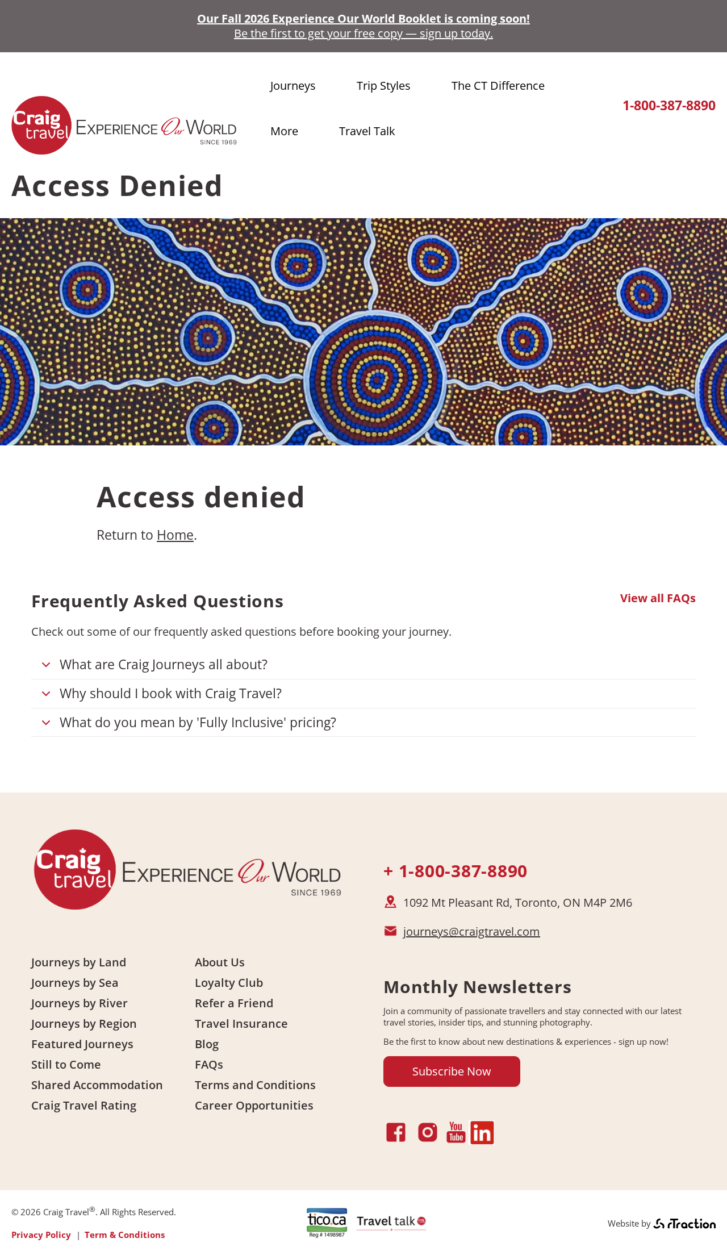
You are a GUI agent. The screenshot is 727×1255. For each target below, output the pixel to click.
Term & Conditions (125, 1234)
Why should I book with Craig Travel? (171, 693)
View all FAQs (658, 598)
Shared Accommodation (97, 1085)
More (284, 131)
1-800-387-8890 (669, 105)
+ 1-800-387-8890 (455, 870)
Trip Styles (384, 85)
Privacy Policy (41, 1234)
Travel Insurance (241, 1023)
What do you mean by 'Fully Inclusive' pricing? (198, 722)
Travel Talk (367, 131)
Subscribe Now (451, 1071)
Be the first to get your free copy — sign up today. (363, 33)
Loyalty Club (229, 982)
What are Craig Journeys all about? (164, 664)
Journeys (293, 85)
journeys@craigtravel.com (471, 931)
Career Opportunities (254, 1105)
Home (175, 535)
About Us (220, 962)
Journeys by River (79, 1003)
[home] (125, 149)
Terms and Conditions (255, 1085)
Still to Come (66, 1064)
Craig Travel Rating (83, 1105)
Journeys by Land (78, 962)
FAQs (209, 1064)
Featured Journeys (82, 1044)
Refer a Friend (234, 1003)
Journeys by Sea (75, 982)
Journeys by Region (84, 1023)
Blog (207, 1044)
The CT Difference (498, 85)
